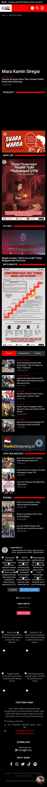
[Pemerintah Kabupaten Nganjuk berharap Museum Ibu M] (9, 563)
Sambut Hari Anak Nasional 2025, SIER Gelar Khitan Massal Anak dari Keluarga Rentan (30, 380)
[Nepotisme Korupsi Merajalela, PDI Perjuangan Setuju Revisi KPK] (8, 425)
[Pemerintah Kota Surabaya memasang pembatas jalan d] (23, 578)
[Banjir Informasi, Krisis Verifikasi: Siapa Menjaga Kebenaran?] (8, 463)
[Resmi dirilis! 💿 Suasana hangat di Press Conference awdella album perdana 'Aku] (12, 637)
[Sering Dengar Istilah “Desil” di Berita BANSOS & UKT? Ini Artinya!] (23, 307)
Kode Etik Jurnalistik (19, 773)
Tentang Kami (19, 776)
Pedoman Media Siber (35, 773)
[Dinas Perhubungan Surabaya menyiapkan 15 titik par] (38, 578)
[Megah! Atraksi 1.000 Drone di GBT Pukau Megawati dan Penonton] (23, 242)
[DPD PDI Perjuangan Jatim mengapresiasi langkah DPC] (23, 563)
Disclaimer (8, 773)
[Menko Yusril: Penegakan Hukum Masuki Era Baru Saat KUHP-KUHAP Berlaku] (8, 410)
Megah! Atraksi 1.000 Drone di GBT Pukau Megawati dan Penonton (22, 259)
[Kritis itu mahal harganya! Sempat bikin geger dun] (9, 578)
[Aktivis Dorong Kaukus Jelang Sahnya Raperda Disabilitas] (8, 507)
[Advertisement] (23, 41)
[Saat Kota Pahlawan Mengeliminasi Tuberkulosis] (8, 487)
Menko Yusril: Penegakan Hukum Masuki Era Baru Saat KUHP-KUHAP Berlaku (31, 409)
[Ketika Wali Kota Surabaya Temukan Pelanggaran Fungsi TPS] (8, 475)
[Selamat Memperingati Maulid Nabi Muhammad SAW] (23, 190)
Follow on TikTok (24, 613)
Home (4, 15)
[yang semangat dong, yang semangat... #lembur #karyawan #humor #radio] (35, 677)
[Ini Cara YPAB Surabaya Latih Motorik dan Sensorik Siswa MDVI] (8, 531)
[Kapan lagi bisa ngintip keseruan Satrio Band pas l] (38, 563)
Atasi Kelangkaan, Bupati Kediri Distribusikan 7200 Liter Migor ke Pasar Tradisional (29, 365)
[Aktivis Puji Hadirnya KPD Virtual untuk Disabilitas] (8, 519)
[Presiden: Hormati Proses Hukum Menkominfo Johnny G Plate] (8, 397)
